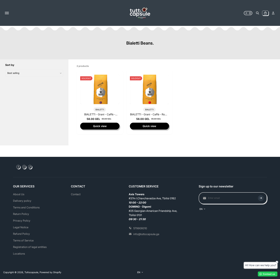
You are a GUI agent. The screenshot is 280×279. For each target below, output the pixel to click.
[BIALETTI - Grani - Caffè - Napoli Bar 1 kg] (99, 89)
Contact (76, 194)
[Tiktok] (30, 167)
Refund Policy (21, 233)
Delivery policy (22, 200)
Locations (19, 253)
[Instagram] (24, 167)
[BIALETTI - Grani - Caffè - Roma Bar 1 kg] (149, 89)
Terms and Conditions (26, 207)
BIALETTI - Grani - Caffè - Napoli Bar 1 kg (99, 115)
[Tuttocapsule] (140, 13)
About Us (18, 194)
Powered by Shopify (50, 272)
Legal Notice (20, 227)
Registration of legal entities (30, 247)
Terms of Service (23, 240)
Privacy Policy (21, 220)
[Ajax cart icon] (265, 13)
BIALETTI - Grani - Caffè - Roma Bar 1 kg (149, 115)
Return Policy (21, 214)
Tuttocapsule (31, 272)
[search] (257, 13)
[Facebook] (18, 167)
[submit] (261, 198)
